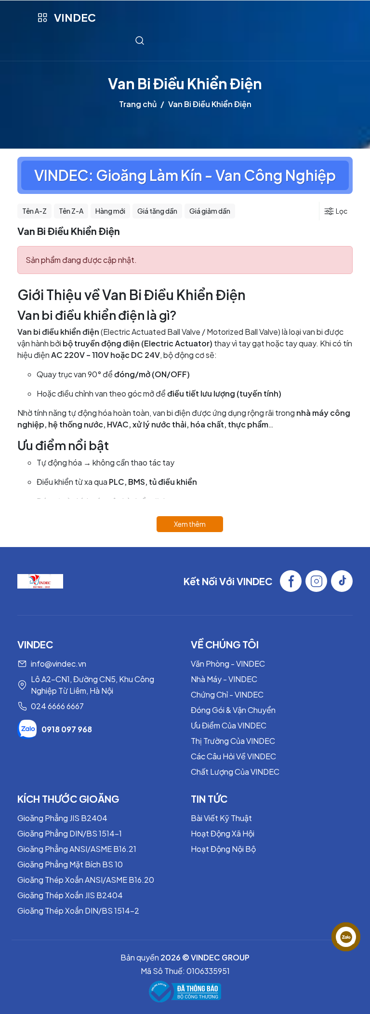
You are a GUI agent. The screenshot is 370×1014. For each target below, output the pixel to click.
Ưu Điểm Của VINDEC (228, 725)
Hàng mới (110, 210)
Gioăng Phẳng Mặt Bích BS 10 (70, 864)
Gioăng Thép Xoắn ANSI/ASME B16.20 (85, 880)
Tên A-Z (34, 210)
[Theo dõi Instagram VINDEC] (316, 581)
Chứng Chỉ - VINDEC (227, 694)
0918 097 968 (66, 729)
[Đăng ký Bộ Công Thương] (185, 991)
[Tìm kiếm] (140, 40)
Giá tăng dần (157, 210)
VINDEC (75, 17)
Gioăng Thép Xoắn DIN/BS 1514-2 (78, 910)
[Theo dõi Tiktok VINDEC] (342, 581)
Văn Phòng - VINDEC (228, 663)
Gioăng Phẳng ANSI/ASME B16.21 (76, 849)
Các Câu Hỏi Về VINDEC (233, 756)
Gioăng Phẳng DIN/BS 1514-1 (69, 833)
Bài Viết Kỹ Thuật (221, 818)
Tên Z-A (71, 210)
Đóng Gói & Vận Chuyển (233, 710)
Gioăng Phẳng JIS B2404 (62, 818)
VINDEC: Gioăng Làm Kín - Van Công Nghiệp (185, 175)
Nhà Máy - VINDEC (224, 679)
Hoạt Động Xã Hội (222, 833)
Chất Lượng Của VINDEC (235, 772)
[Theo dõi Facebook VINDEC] (291, 581)
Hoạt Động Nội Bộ (223, 849)
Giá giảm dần (209, 210)
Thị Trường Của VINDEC (233, 741)
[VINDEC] (40, 580)
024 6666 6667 (57, 706)
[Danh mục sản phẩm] (42, 17)
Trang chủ (138, 104)
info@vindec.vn (58, 663)
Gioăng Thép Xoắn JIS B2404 (70, 895)
